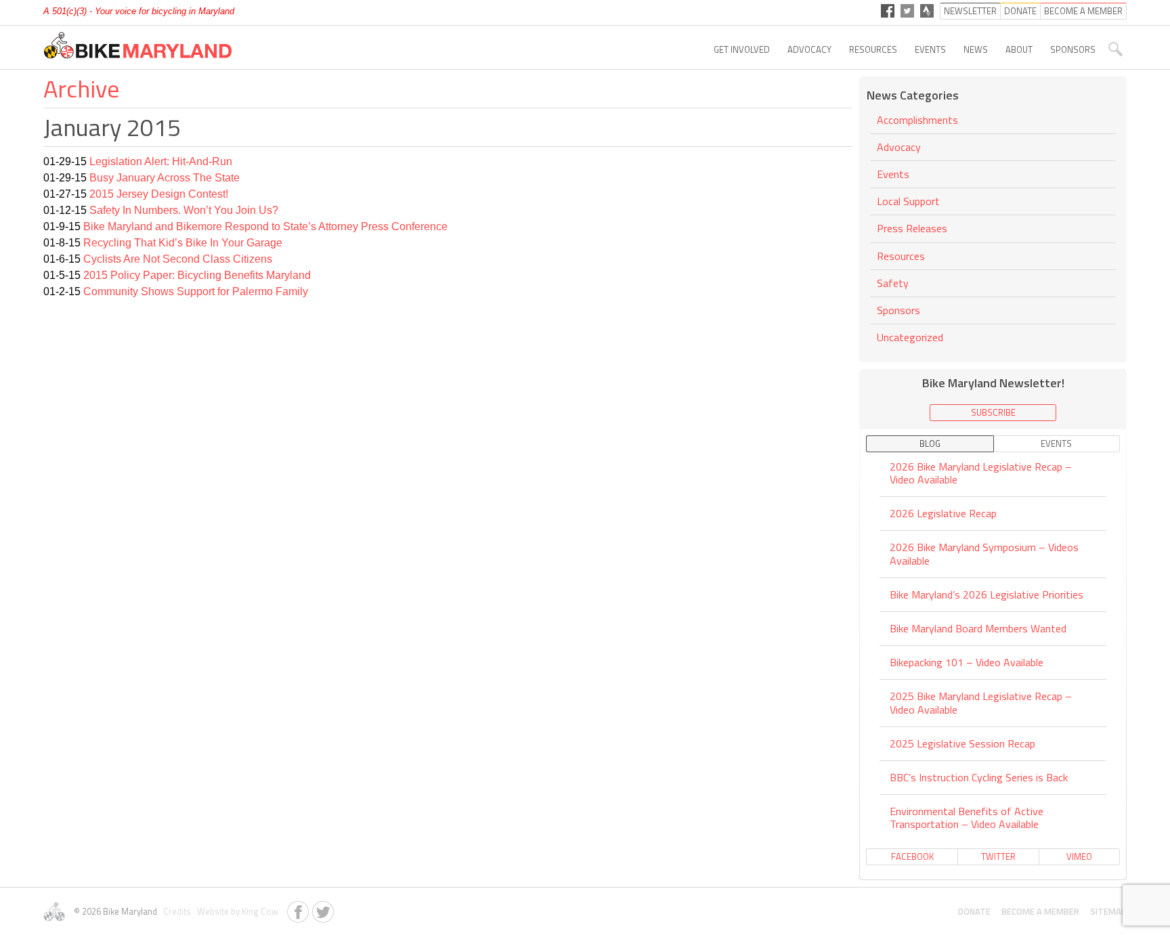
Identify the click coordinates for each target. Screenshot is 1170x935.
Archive (81, 88)
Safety (893, 283)
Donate (974, 911)
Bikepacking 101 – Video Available (966, 662)
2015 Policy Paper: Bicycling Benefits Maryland (197, 275)
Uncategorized (910, 337)
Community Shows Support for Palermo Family (195, 291)
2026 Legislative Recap (943, 513)
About (1019, 49)
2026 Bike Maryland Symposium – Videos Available (984, 553)
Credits (176, 911)
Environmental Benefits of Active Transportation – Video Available (966, 817)
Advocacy (809, 49)
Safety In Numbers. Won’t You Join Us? (183, 210)
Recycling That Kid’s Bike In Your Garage (182, 242)
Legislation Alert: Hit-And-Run (160, 161)
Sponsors (1073, 49)
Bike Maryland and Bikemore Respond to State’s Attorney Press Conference (265, 226)
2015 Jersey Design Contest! (158, 194)
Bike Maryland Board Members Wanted (978, 628)
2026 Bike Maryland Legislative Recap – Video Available (981, 473)
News (975, 49)
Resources (873, 49)
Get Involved (742, 49)
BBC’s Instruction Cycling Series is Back (979, 777)
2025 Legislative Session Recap (962, 743)
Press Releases (912, 228)
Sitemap (1108, 911)
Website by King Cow (235, 911)
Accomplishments (917, 121)
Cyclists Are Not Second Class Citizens (177, 259)
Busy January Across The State (164, 177)
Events (930, 49)
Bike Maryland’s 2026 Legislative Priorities (986, 594)
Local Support (908, 201)
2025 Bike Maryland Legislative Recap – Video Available (981, 702)
